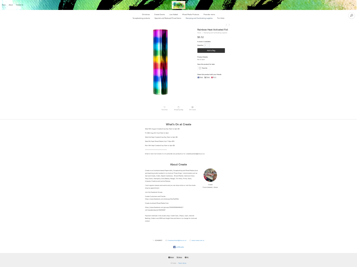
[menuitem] (226, 24)
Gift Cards (192, 110)
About (11, 5)
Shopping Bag (178, 110)
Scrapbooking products (141, 18)
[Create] (178, 5)
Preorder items (209, 14)
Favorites (164, 110)
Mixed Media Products (190, 14)
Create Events (159, 14)
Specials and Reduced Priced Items (168, 18)
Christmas (146, 14)
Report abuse (182, 263)
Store (4, 5)
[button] (203, 68)
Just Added (173, 14)
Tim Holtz (220, 18)
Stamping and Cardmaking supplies (199, 18)
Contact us (19, 5)
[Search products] (351, 15)
